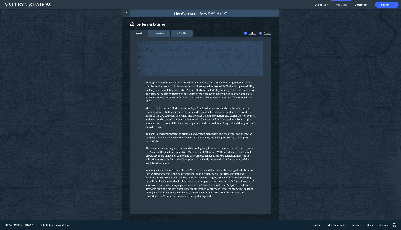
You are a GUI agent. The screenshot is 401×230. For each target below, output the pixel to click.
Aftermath (361, 4)
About (370, 225)
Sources (356, 225)
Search (385, 4)
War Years (341, 4)
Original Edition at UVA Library (54, 225)
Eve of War (321, 4)
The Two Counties (337, 225)
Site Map (383, 225)
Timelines (317, 225)
